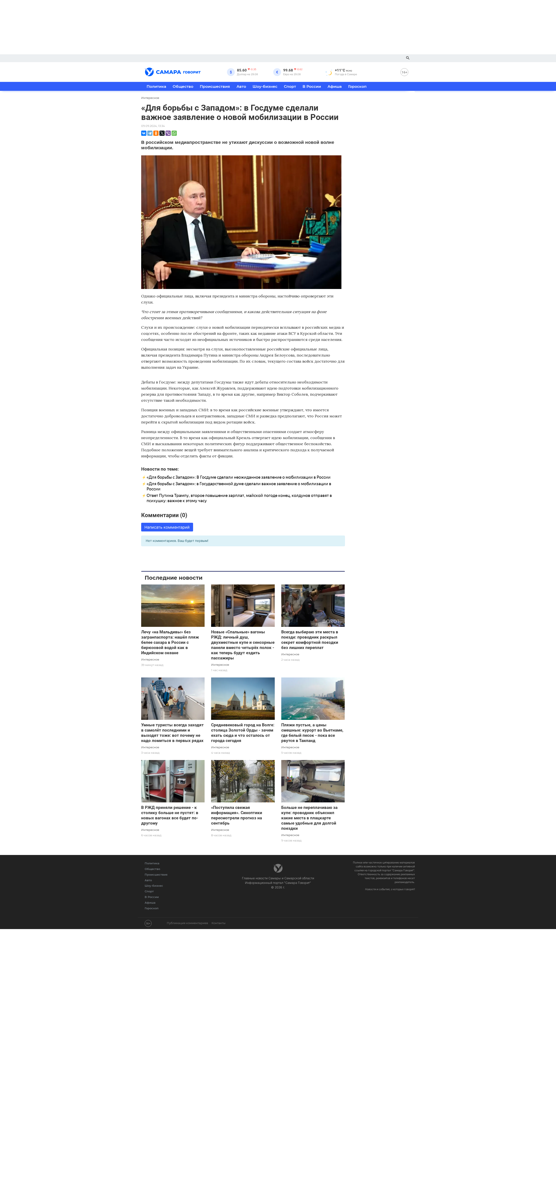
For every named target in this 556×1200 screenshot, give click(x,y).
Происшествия (215, 86)
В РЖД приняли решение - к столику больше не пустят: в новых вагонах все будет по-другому (169, 815)
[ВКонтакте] (143, 133)
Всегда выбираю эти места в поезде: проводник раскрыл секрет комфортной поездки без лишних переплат (309, 639)
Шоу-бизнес (265, 86)
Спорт (290, 86)
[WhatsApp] (174, 133)
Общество (183, 86)
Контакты (218, 923)
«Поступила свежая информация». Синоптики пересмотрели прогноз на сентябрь (236, 815)
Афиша (335, 86)
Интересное (150, 659)
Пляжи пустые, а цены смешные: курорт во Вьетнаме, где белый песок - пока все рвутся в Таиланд (312, 732)
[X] (162, 133)
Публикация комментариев (187, 923)
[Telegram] (149, 133)
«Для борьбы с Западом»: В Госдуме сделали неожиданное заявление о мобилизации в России (239, 477)
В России (312, 86)
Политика (156, 86)
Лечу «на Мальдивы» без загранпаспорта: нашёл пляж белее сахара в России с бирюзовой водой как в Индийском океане (170, 642)
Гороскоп (357, 86)
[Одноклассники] (156, 133)
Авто (241, 86)
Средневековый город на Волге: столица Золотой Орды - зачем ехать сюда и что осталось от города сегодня (242, 732)
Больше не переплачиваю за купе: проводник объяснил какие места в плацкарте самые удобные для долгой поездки (309, 818)
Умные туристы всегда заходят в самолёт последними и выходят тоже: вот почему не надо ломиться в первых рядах (172, 732)
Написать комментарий (167, 527)
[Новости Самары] (172, 71)
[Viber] (168, 133)
